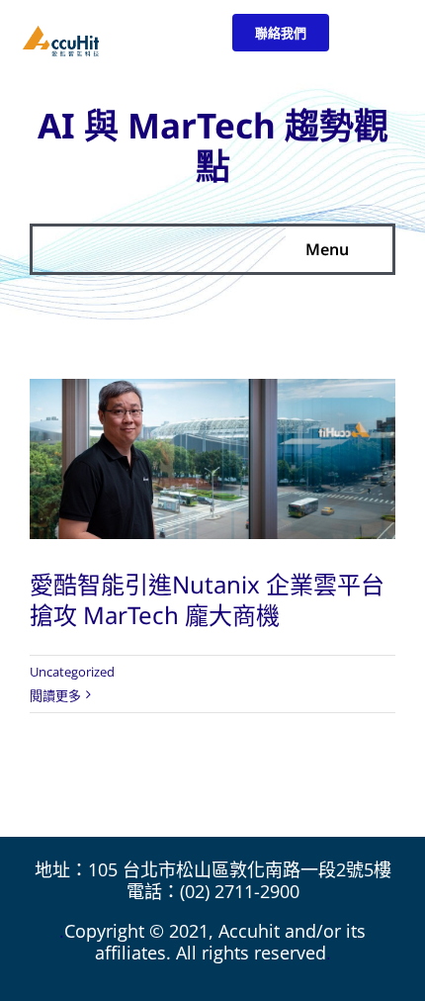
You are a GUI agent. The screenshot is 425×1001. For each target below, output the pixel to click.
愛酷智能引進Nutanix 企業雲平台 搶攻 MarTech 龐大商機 (207, 599)
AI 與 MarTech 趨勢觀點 (213, 145)
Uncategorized (72, 672)
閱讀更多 (55, 695)
